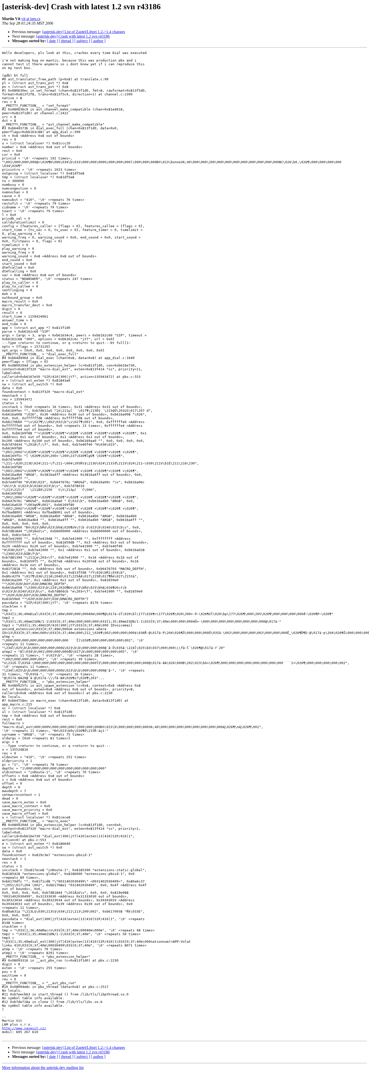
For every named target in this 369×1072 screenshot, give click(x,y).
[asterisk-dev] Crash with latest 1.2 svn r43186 (73, 36)
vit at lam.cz (30, 19)
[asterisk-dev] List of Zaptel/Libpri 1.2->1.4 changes (83, 32)
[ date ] (52, 41)
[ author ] (98, 41)
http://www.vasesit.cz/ (24, 1028)
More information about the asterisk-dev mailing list (43, 1067)
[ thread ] (66, 41)
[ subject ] (82, 41)
